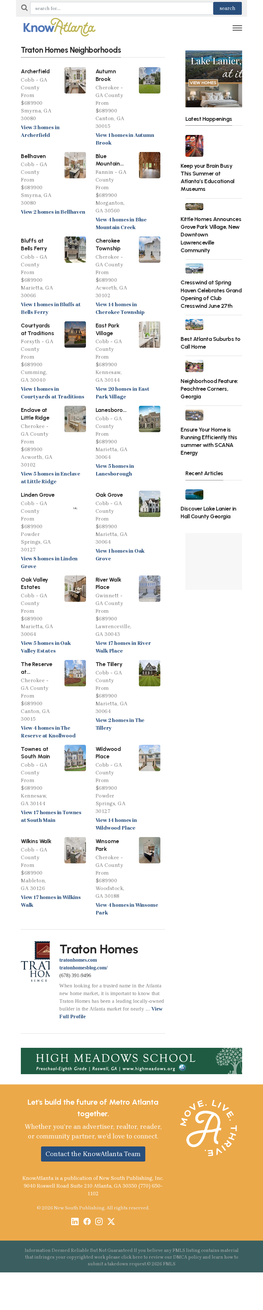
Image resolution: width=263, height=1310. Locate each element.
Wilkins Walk (36, 841)
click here (132, 1257)
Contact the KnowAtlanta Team (93, 1154)
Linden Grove (38, 494)
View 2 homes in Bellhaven (53, 212)
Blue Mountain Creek (108, 164)
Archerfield (35, 71)
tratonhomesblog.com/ (83, 967)
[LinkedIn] (75, 1222)
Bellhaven (33, 156)
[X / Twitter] (111, 1222)
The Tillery (109, 664)
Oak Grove (109, 494)
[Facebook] (87, 1222)
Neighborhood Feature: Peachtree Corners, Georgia (209, 389)
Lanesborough (114, 409)
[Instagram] (99, 1222)
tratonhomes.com (78, 960)
